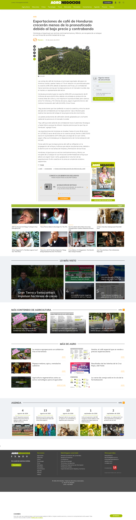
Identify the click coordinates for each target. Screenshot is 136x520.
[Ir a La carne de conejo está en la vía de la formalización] (80, 382)
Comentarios (87, 7)
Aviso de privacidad (66, 461)
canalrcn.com (108, 461)
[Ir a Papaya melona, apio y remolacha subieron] (21, 367)
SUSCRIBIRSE (64, 198)
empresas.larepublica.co (112, 459)
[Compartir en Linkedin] (34, 49)
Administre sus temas (103, 99)
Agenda (97, 7)
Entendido (116, 515)
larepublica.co (109, 455)
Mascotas (35, 7)
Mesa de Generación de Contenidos (71, 455)
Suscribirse (16, 465)
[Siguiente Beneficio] (87, 187)
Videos (111, 7)
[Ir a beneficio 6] (67, 193)
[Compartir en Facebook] (34, 53)
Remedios (76, 7)
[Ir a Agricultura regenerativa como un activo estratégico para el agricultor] (21, 382)
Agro (63, 357)
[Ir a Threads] (27, 456)
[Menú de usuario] (115, 2)
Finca (60, 7)
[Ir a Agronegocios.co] (20, 453)
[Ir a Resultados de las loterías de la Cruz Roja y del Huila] (80, 367)
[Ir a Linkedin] (19, 456)
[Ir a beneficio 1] (58, 193)
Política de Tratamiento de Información (72, 465)
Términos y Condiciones (68, 463)
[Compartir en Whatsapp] (34, 56)
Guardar (34, 59)
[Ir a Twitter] (15, 456)
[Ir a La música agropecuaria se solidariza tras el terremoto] (21, 353)
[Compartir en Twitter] (34, 46)
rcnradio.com (108, 463)
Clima (43, 7)
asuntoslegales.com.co (111, 457)
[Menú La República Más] (119, 2)
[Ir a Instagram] (23, 456)
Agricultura (26, 7)
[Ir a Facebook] (11, 456)
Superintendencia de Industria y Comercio (73, 469)
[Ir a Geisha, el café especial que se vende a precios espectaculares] (80, 353)
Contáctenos (64, 459)
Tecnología (52, 7)
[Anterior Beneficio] (41, 187)
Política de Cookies (66, 467)
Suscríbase (107, 2)
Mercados (67, 7)
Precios (104, 7)
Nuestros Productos (66, 457)
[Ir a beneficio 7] (69, 193)
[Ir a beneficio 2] (60, 193)
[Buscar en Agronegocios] (123, 2)
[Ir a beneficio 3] (62, 193)
